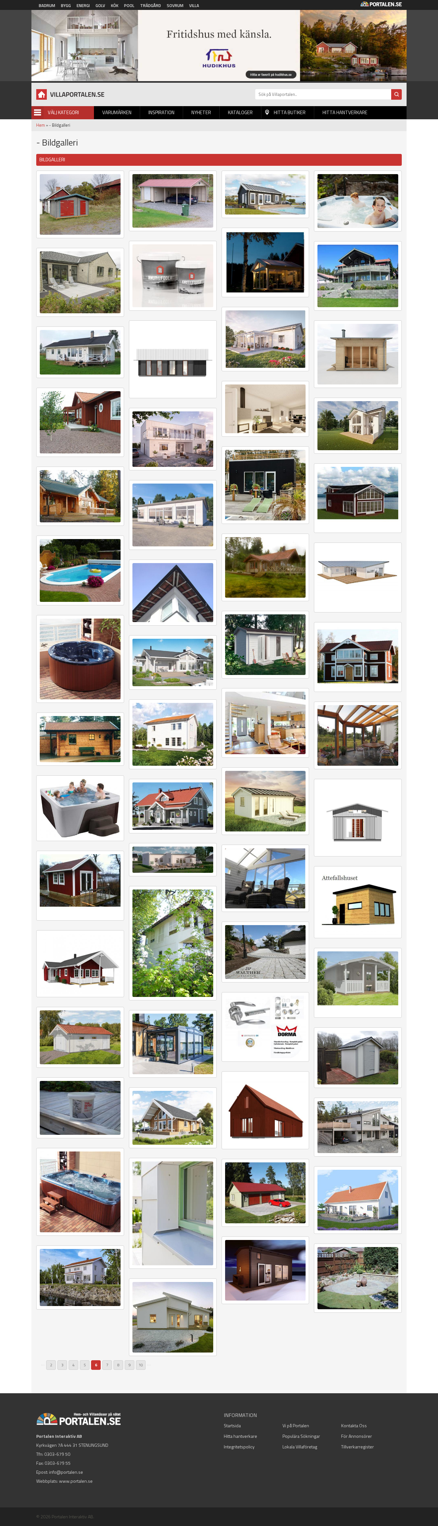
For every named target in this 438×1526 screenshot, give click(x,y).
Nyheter (201, 112)
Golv (100, 5)
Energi (83, 5)
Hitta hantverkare (345, 112)
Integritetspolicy (239, 1446)
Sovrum (175, 5)
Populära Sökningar (301, 1436)
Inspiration (161, 112)
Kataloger (240, 112)
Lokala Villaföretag (299, 1446)
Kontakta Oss (354, 1425)
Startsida (232, 1425)
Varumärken (116, 112)
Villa (194, 5)
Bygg (66, 5)
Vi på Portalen (295, 1425)
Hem (40, 125)
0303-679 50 (57, 1454)
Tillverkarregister (357, 1446)
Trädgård (150, 5)
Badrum (47, 5)
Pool (129, 5)
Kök (114, 5)
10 (141, 1365)
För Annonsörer (356, 1436)
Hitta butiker (290, 112)
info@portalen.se (66, 1472)
